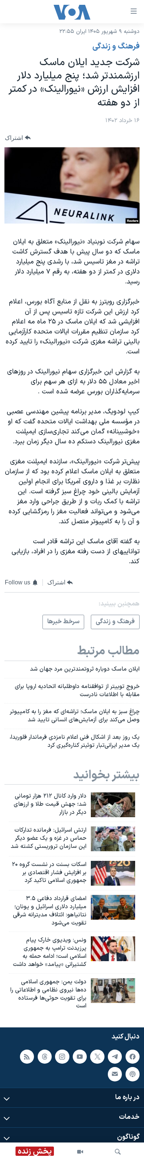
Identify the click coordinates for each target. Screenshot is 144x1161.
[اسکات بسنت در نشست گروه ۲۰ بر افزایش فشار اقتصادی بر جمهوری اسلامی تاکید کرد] (113, 873)
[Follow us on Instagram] (62, 1057)
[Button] (18, 138)
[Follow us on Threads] (45, 1057)
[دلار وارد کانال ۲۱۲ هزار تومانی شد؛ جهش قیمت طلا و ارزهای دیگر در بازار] (113, 804)
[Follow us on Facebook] (133, 1057)
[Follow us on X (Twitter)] (97, 1057)
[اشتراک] (115, 1074)
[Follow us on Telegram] (115, 1057)
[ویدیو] (80, 1151)
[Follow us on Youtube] (80, 1057)
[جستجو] (118, 1151)
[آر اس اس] (27, 1057)
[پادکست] (133, 1074)
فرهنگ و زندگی (116, 47)
